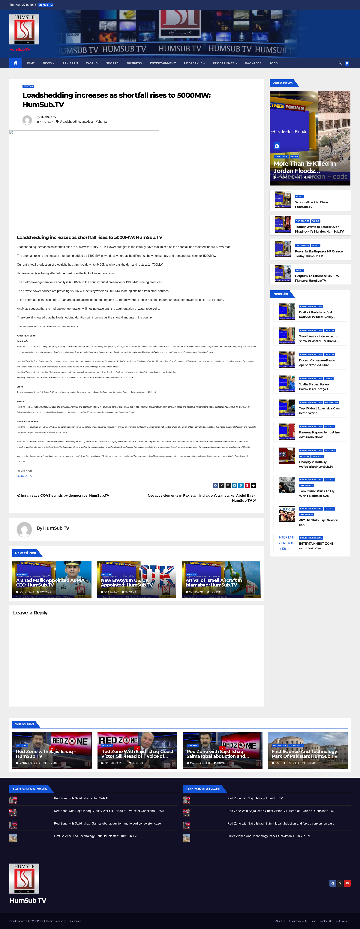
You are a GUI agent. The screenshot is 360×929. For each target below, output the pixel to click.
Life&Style (193, 63)
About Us (280, 921)
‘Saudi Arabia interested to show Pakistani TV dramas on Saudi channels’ (318, 341)
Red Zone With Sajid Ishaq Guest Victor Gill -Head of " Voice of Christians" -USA (109, 811)
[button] (340, 63)
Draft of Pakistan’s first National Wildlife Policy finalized (316, 317)
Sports (112, 63)
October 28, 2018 (287, 763)
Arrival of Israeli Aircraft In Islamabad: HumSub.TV (214, 583)
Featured (330, 451)
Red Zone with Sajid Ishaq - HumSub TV (82, 798)
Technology (331, 403)
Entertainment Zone (311, 307)
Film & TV (329, 427)
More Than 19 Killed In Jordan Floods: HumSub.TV (305, 171)
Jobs (274, 63)
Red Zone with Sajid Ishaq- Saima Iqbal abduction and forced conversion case (216, 756)
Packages (253, 63)
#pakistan (88, 121)
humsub (45, 591)
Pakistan (70, 63)
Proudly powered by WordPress (26, 921)
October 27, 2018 (289, 177)
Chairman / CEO (298, 921)
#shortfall (102, 121)
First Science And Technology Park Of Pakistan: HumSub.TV (305, 754)
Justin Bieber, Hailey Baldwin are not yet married (314, 389)
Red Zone (22, 746)
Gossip (328, 379)
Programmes (224, 63)
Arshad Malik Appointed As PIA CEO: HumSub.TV (50, 583)
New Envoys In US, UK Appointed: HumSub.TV (127, 583)
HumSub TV (19, 49)
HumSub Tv (48, 117)
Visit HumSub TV (24, 476)
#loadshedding (70, 121)
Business (134, 63)
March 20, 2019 (30, 763)
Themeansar (74, 921)
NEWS (48, 63)
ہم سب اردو (342, 921)
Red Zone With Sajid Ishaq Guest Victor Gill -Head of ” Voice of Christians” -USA (137, 756)
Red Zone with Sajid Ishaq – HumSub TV (46, 754)
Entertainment (163, 63)
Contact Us (326, 921)
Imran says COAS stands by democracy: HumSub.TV (64, 495)
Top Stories (281, 157)
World (92, 63)
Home (30, 63)
